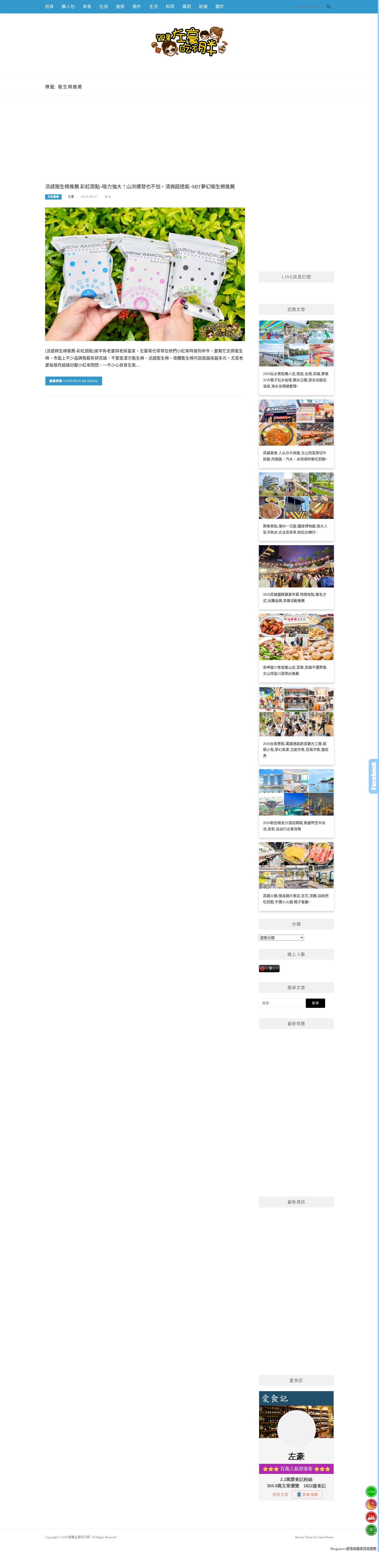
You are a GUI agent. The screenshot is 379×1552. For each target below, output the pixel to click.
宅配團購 (53, 196)
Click (374, 776)
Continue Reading (80, 381)
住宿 (103, 6)
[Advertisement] (145, 145)
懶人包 (68, 6)
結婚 (203, 6)
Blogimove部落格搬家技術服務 (353, 1549)
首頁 (49, 6)
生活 (153, 6)
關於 (220, 6)
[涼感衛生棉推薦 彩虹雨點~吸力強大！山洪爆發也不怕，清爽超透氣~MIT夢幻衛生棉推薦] (145, 274)
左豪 (71, 196)
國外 (137, 6)
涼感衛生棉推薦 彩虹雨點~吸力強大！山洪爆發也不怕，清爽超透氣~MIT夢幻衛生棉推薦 (140, 186)
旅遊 (120, 6)
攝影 (186, 6)
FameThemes (326, 1537)
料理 (170, 6)
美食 (87, 6)
